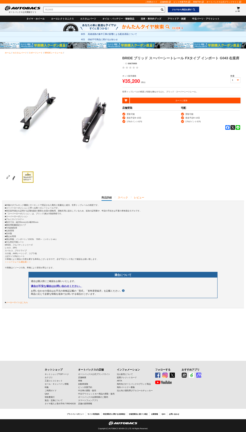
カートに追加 (181, 100)
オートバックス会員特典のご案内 (93, 397)
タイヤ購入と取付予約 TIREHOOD (60, 403)
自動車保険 (83, 384)
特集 (47, 387)
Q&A (47, 394)
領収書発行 (50, 397)
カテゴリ (49, 377)
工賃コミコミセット (54, 381)
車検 (80, 381)
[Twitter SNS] (172, 375)
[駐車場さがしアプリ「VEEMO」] (191, 375)
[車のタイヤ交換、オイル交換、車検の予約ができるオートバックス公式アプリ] (184, 375)
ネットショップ (54, 369)
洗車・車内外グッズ (151, 18)
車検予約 (197, 2)
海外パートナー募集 (126, 387)
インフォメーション (128, 369)
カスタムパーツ (88, 18)
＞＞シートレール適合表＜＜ (18, 262)
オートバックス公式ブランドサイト (222, 2)
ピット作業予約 (180, 2)
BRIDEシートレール (54, 53)
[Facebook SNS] (157, 375)
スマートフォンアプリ (88, 400)
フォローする (163, 369)
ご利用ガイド (151, 2)
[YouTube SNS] (163, 382)
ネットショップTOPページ (57, 374)
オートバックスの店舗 (91, 369)
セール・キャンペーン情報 (57, 384)
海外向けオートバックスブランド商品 (134, 384)
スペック (123, 197)
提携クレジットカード (127, 377)
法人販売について (125, 374)
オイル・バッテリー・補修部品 (118, 18)
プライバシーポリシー (75, 414)
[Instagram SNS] (165, 375)
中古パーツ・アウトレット (206, 18)
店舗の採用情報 (85, 403)
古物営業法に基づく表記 (138, 414)
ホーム (8, 53)
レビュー (139, 197)
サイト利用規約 (94, 414)
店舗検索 (164, 2)
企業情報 (154, 414)
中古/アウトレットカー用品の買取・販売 (96, 394)
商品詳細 (107, 198)
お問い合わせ (174, 414)
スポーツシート (36, 53)
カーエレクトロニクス (62, 18)
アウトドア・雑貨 (177, 18)
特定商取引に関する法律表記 (114, 414)
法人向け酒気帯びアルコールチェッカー (135, 390)
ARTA (119, 381)
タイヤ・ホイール (35, 18)
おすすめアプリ (191, 369)
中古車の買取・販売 (87, 390)
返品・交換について (54, 400)
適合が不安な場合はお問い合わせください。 (56, 286)
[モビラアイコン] (198, 375)
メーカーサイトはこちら (17, 302)
